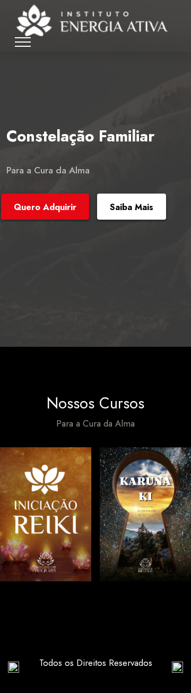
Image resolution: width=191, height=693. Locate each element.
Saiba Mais (131, 207)
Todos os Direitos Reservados (95, 662)
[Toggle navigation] (23, 42)
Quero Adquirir (45, 207)
